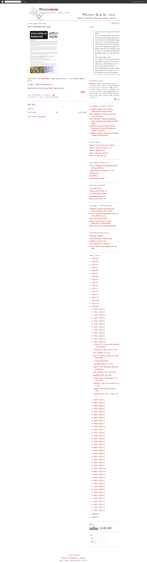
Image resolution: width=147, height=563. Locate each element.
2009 (94, 514)
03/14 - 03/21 (98, 480)
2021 (94, 273)
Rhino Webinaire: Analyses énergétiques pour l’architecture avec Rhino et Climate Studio (104, 121)
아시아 (84, 560)
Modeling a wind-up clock (98, 241)
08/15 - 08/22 (98, 421)
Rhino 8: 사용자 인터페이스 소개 (100, 148)
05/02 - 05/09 (98, 462)
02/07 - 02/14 (98, 495)
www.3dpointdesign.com (98, 196)
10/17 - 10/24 (98, 339)
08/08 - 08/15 (98, 424)
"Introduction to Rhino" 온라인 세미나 (105, 350)
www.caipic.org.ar (95, 188)
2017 (94, 285)
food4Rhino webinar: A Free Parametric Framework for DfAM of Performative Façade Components (103, 128)
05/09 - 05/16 (98, 459)
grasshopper (54, 97)
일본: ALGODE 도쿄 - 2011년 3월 (104, 372)
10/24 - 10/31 (98, 336)
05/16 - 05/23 (98, 456)
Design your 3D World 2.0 (98, 191)
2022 (94, 270)
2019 (94, 279)
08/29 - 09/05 (98, 415)
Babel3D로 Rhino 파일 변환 (102, 375)
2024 (94, 264)
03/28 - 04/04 (98, 474)
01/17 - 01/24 (98, 504)
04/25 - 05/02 (98, 465)
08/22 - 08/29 (98, 418)
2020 (94, 276)
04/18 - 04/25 (98, 468)
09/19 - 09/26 (98, 406)
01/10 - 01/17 (98, 507)
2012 (94, 300)
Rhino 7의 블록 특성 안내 (98, 156)
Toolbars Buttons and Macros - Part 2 (102, 170)
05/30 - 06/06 (98, 450)
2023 (94, 267)
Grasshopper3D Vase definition (100, 244)
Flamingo (73, 558)
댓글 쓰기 (31, 109)
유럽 (66, 560)
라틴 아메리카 (75, 560)
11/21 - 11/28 (98, 324)
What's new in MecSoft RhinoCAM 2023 (103, 226)
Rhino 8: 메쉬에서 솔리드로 (99, 153)
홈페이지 (52, 88)
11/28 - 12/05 (98, 321)
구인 (35, 97)
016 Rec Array (94, 173)
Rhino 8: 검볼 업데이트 (97, 150)
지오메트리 (41, 97)
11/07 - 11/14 (98, 330)
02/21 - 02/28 (98, 489)
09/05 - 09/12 (98, 412)
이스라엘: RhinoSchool (101, 361)
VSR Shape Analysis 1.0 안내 (103, 364)
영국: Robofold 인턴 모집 (101, 353)
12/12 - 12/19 (98, 315)
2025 (94, 261)
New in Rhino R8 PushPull (98, 218)
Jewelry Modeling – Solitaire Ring (101, 238)
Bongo (83, 558)
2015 (94, 291)
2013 (94, 297)
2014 (94, 294)
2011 (94, 303)
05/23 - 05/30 (98, 453)
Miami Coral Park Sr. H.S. (98, 199)
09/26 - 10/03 (98, 403)
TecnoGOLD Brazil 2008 (98, 193)
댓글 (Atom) (42, 117)
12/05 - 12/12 (98, 318)
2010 (94, 306)
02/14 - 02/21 (98, 492)
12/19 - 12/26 (98, 312)
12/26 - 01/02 (98, 309)
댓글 (94, 542)
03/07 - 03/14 (98, 483)
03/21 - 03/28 (98, 477)
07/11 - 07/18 (98, 433)
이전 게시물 (82, 112)
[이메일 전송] (53, 95)
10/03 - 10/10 (98, 400)
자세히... (83, 92)
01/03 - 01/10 (98, 510)
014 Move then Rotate (97, 178)
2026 (94, 258)
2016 (94, 288)
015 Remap (93, 176)
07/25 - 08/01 (98, 427)
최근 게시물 (31, 112)
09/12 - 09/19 (98, 409)
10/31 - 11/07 (98, 333)
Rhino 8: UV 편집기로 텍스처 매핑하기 (102, 145)
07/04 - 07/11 (98, 436)
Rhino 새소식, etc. (100, 14)
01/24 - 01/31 (98, 501)
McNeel (92, 84)
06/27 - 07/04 (98, 438)
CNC (46, 97)
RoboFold (44, 78)
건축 (32, 97)
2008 (94, 517)
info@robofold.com (46, 84)
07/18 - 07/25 (98, 430)
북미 (61, 560)
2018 (94, 282)
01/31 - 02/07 (98, 498)
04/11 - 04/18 (98, 471)
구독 (117, 100)
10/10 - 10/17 (98, 342)
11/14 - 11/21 (98, 327)
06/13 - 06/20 (98, 444)
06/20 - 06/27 (98, 441)
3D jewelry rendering (96, 236)
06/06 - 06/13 (98, 447)
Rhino (64, 558)
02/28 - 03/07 (98, 486)
